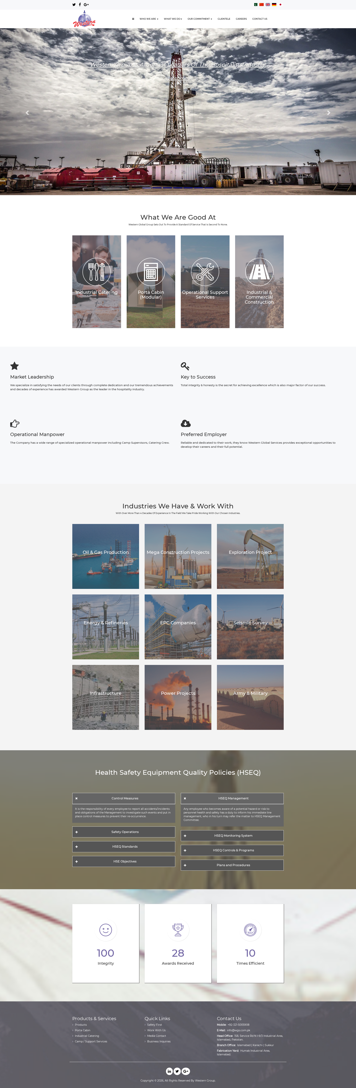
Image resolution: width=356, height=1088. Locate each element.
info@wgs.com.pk (238, 1030)
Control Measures (125, 798)
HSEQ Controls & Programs (233, 850)
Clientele (224, 18)
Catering (178, 84)
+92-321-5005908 (238, 1024)
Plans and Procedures (233, 865)
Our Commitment (199, 18)
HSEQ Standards (125, 846)
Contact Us (259, 18)
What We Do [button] (172, 18)
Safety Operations (125, 832)
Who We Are (148, 18)
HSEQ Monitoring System (233, 835)
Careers (241, 18)
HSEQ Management (233, 798)
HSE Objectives (124, 861)
